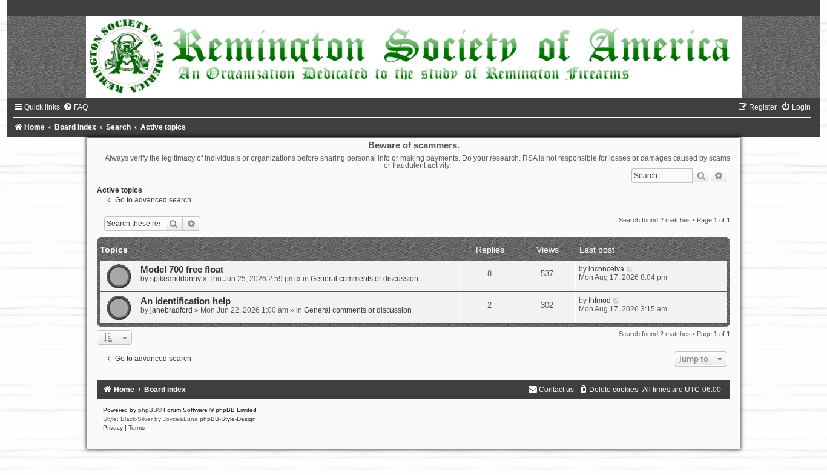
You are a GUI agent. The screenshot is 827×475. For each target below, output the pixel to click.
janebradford (171, 310)
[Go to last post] (630, 269)
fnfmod (599, 300)
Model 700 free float (181, 269)
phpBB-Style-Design (228, 419)
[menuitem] (75, 107)
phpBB (147, 410)
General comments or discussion (364, 278)
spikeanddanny (175, 278)
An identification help (185, 301)
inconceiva (606, 269)
